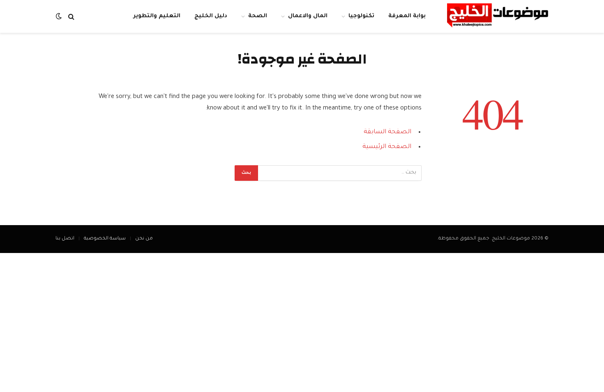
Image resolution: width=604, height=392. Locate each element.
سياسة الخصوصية (105, 239)
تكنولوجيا (361, 16)
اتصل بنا (64, 239)
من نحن (144, 239)
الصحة (257, 16)
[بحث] (71, 16)
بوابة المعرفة (407, 16)
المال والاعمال (307, 16)
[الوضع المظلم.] (59, 17)
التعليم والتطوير (156, 16)
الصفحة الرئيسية (386, 147)
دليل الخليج (210, 16)
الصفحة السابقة (387, 132)
